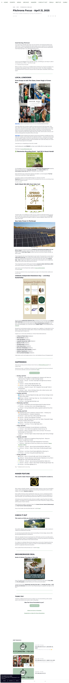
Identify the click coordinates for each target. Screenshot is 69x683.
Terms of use (13, 677)
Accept (4, 680)
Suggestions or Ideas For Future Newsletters (34, 613)
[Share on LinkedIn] (55, 16)
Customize (11, 680)
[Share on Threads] (53, 16)
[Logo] (2, 2)
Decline (17, 680)
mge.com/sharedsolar (40, 267)
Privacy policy (7, 677)
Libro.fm (17, 325)
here (21, 269)
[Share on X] (51, 16)
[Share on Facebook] (48, 16)
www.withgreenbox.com (26, 149)
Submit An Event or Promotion (34, 610)
